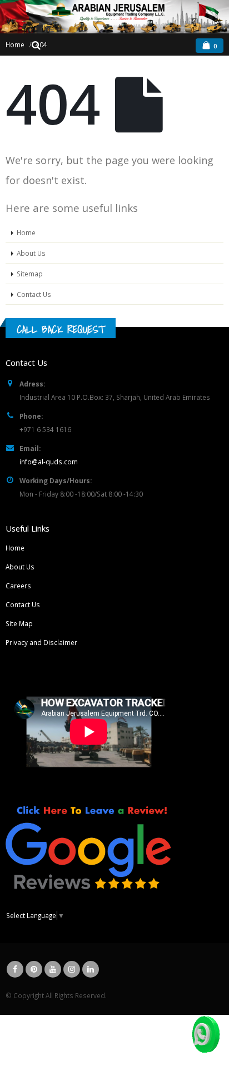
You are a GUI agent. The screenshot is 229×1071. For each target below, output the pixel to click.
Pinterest (34, 969)
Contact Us (34, 294)
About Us (31, 253)
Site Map (19, 623)
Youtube (52, 969)
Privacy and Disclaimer (41, 642)
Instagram (71, 969)
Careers (18, 585)
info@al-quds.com (48, 461)
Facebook (15, 969)
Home (26, 232)
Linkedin (90, 969)
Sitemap (30, 273)
